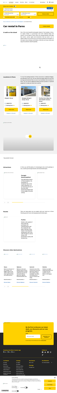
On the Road (31, 2)
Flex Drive (22, 2)
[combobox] (28, 10)
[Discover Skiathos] (47, 259)
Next (8, 202)
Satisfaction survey (7, 371)
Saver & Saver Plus (19, 369)
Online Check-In (6, 369)
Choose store (11, 109)
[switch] (15, 6)
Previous (4, 202)
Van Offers (18, 364)
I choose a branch (46, 26)
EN (3, 21)
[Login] (47, 2)
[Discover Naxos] (9, 259)
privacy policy (43, 340)
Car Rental (11, 2)
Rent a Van (31, 362)
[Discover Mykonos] (22, 259)
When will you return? (26, 13)
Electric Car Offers (19, 366)
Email (27, 333)
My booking (42, 2)
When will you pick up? (9, 13)
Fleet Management (20, 371)
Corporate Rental (6, 367)
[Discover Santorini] (35, 259)
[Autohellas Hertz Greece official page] (42, 352)
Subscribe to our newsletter (46, 337)
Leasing (16, 2)
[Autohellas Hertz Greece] (45, 352)
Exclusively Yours (19, 367)
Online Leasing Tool (20, 373)
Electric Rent (5, 366)
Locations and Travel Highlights (16, 21)
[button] (51, 10)
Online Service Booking (20, 375)
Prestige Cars (31, 367)
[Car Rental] (5, 2)
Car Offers (18, 362)
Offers (26, 2)
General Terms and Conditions (7, 374)
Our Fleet (5, 362)
